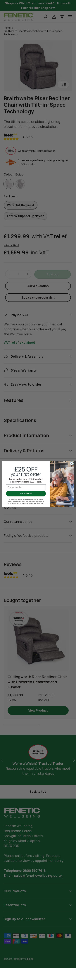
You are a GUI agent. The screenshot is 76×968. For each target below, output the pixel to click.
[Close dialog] (71, 463)
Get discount (26, 493)
